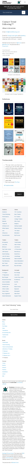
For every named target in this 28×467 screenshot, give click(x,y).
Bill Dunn (4, 247)
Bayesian (16, 288)
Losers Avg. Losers (19, 277)
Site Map (4, 453)
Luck (15, 284)
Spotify (4, 365)
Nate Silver (17, 293)
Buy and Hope (17, 265)
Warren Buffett (18, 258)
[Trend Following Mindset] (19, 136)
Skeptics (16, 223)
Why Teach (17, 221)
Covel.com (5, 46)
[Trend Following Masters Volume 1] (8, 149)
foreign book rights (12, 35)
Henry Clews (5, 291)
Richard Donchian (6, 279)
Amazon (4, 367)
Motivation (16, 233)
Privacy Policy (10, 453)
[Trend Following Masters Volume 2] (19, 149)
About (3, 324)
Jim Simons (17, 247)
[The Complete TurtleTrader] (8, 122)
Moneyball (16, 291)
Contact (4, 336)
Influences (4, 233)
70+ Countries (17, 212)
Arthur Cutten (5, 288)
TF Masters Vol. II (6, 355)
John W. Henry (5, 256)
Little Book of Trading (7, 349)
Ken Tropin (5, 263)
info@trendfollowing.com (13, 32)
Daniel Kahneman (6, 295)
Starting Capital (18, 226)
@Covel (19, 43)
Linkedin (4, 384)
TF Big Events (5, 275)
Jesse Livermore (18, 263)
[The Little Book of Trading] (8, 136)
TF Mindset (5, 351)
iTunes (3, 363)
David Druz (17, 254)
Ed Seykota (5, 242)
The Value (16, 230)
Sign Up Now (14, 314)
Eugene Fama (17, 295)
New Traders (17, 214)
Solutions (4, 212)
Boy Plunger (5, 277)
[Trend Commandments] (19, 122)
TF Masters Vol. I (6, 353)
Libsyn (3, 373)
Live (3, 230)
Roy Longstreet (6, 293)
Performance (5, 216)
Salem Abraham (6, 258)
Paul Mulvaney (5, 261)
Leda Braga (17, 256)
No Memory (17, 279)
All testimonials (8, 185)
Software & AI (5, 226)
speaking (22, 35)
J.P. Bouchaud (17, 249)
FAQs (3, 328)
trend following (9, 457)
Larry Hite (4, 244)
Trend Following (6, 214)
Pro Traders (17, 216)
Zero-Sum (16, 275)
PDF (23, 453)
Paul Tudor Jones (6, 249)
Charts (4, 219)
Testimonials (5, 334)
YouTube (20, 382)
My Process (17, 235)
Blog (3, 321)
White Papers (5, 228)
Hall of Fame (17, 244)
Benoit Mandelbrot (18, 261)
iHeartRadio (5, 371)
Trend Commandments (7, 346)
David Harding (5, 254)
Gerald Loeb (5, 286)
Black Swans (17, 286)
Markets (4, 221)
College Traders (18, 219)
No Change (17, 272)
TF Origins (4, 272)
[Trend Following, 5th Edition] (19, 109)
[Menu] (24, 2)
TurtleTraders (17, 242)
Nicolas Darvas (6, 284)
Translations (5, 330)
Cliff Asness (5, 251)
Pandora (4, 369)
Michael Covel (15, 462)
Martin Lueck (5, 265)
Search (19, 194)
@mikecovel (5, 44)
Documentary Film (6, 332)
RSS (3, 376)
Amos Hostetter (6, 282)
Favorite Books (5, 235)
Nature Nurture (18, 228)
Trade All (4, 223)
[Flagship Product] (8, 109)
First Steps (4, 326)
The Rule (17, 182)
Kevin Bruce (17, 251)
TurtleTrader (5, 342)
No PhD (16, 282)
